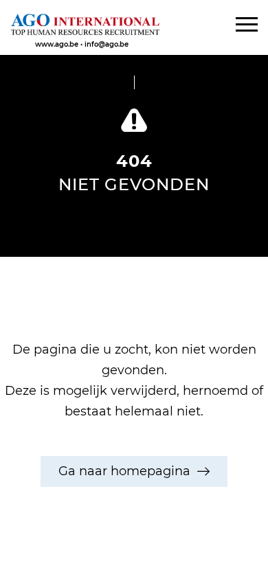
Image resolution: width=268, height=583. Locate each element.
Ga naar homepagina (124, 471)
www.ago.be (56, 44)
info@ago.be (107, 44)
